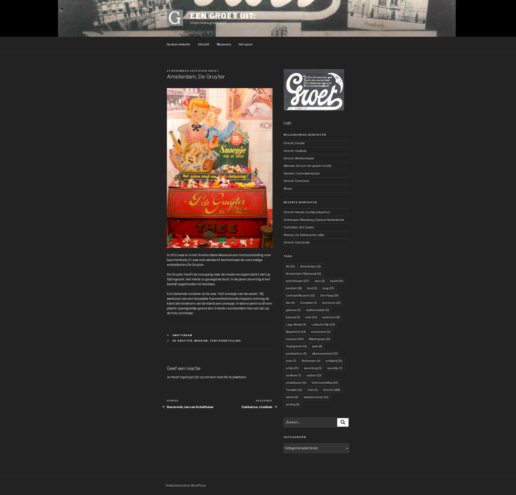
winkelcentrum (316, 397)
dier (290, 302)
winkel (292, 397)
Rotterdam (311, 360)
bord (312, 288)
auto (320, 281)
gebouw (293, 310)
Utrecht (203, 44)
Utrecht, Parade (294, 143)
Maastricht (296, 331)
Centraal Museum (300, 295)
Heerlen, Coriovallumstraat (302, 173)
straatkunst (296, 382)
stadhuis (293, 375)
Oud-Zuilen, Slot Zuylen (299, 227)
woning (293, 404)
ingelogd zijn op (192, 377)
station (313, 375)
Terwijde (294, 390)
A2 (290, 266)
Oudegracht (296, 346)
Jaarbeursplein (317, 310)
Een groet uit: (223, 15)
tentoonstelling (225, 340)
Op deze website (178, 44)
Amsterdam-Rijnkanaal (303, 273)
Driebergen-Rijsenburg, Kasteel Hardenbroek (314, 219)
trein (312, 390)
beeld (336, 281)
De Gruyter (182, 340)
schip (292, 368)
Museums (224, 44)
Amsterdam (182, 335)
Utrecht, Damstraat (297, 242)
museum (201, 340)
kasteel (293, 317)
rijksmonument (325, 353)
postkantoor (296, 353)
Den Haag (329, 295)
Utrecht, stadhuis (295, 150)
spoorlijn (334, 368)
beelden (294, 288)
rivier (291, 360)
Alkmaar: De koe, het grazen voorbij (307, 165)
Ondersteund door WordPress (186, 485)
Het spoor (246, 44)
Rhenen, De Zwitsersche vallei (304, 235)
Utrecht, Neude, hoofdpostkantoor (307, 212)
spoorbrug (313, 368)
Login (287, 122)
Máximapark (319, 339)
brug (328, 288)
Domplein (308, 302)
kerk (311, 317)
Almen (288, 188)
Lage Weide (296, 324)
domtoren (331, 302)
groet (213, 70)
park (317, 346)
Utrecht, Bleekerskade (299, 158)
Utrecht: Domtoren (296, 181)
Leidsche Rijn (323, 324)
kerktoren (331, 317)
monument (321, 331)
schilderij (334, 360)
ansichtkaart (297, 281)
